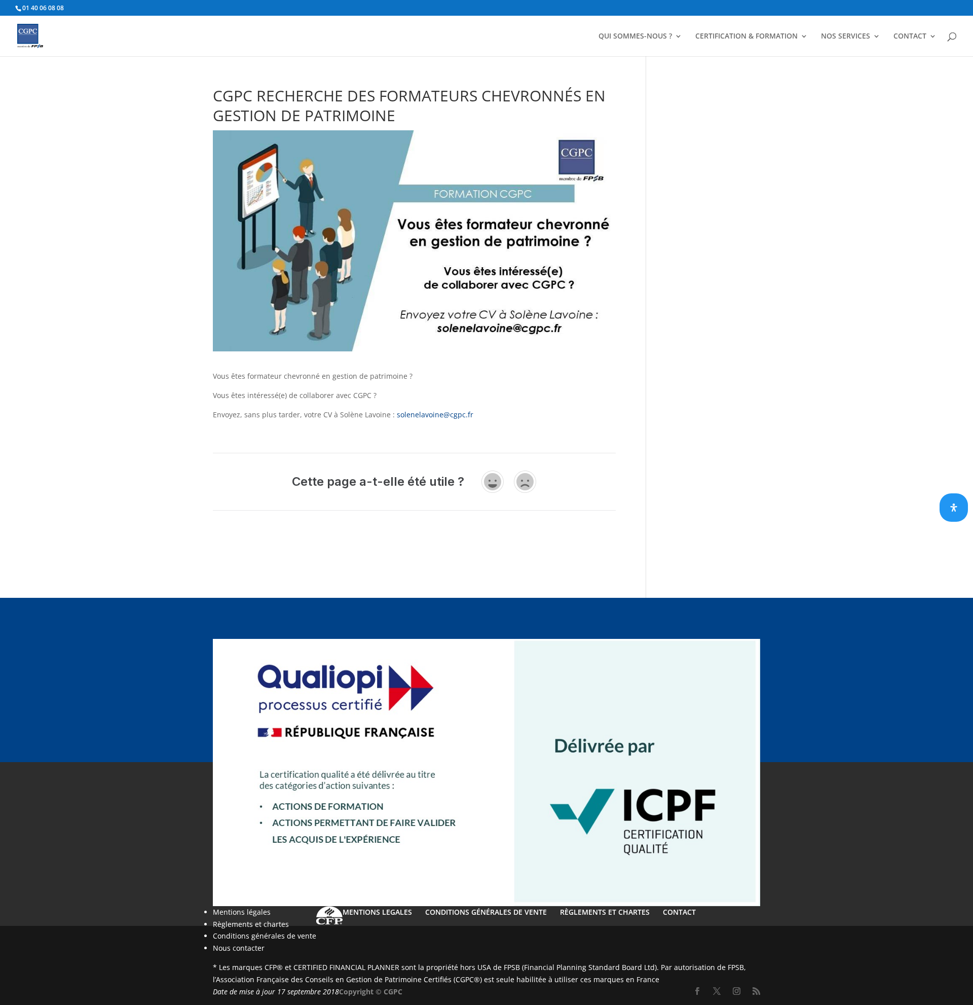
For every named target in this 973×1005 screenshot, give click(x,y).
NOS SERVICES (845, 36)
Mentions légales (242, 912)
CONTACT (909, 36)
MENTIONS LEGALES (377, 912)
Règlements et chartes (251, 924)
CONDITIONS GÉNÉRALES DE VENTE (486, 912)
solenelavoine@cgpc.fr (435, 414)
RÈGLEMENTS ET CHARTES (605, 912)
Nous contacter (239, 948)
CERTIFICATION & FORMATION (746, 36)
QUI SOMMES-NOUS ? (635, 36)
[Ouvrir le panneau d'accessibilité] (954, 507)
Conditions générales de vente (264, 936)
